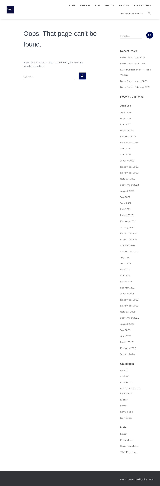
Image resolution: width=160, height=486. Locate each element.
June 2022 (125, 203)
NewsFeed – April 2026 (132, 63)
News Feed (126, 411)
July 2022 (125, 197)
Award (123, 370)
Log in (123, 433)
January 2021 (127, 293)
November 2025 (129, 142)
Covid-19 (124, 376)
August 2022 (127, 191)
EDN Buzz (125, 382)
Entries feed (126, 440)
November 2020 (129, 305)
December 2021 (129, 233)
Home (72, 5)
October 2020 (128, 311)
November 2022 (129, 172)
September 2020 (129, 317)
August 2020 (127, 323)
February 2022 (128, 221)
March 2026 (126, 130)
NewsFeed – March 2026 (133, 81)
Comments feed (129, 445)
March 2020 (126, 342)
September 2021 (129, 251)
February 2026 (128, 136)
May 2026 (125, 118)
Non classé (126, 417)
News (123, 405)
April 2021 (125, 275)
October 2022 (127, 178)
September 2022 (129, 184)
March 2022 (126, 215)
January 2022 (127, 227)
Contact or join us (131, 13)
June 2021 (125, 263)
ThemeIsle (148, 479)
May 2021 (125, 269)
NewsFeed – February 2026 (135, 87)
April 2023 (125, 154)
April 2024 (125, 148)
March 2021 (126, 281)
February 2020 (128, 348)
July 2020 (125, 330)
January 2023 (127, 160)
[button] (113, 5)
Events (123, 5)
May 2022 (125, 209)
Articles (85, 5)
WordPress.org (128, 452)
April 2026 (125, 124)
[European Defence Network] (10, 9)
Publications (141, 5)
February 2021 (127, 287)
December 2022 (129, 166)
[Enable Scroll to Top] (154, 480)
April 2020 (125, 336)
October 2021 (127, 245)
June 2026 (125, 112)
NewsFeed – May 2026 (132, 57)
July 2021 (125, 257)
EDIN (97, 5)
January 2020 (127, 354)
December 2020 (129, 299)
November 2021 (129, 239)
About (108, 5)
